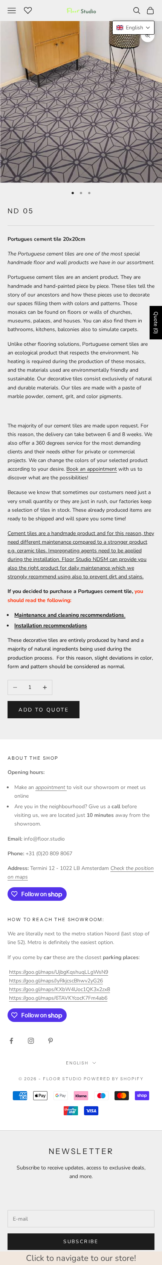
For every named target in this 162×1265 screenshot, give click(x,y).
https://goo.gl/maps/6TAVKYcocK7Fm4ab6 (58, 998)
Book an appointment (91, 469)
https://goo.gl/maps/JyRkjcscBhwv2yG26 (56, 980)
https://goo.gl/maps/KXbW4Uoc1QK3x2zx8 (59, 989)
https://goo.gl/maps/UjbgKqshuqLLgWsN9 (58, 972)
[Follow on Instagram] (31, 1041)
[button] (133, 27)
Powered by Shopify (114, 1078)
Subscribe (80, 1241)
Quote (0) (155, 323)
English (77, 1063)
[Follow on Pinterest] (50, 1041)
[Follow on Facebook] (11, 1041)
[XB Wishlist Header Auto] (27, 9)
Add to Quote (43, 709)
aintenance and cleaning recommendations (72, 615)
